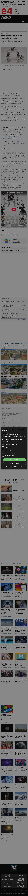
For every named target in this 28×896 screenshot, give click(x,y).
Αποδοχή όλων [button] (14, 459)
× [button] (24, 428)
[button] (14, 466)
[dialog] (14, 448)
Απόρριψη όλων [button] (14, 463)
